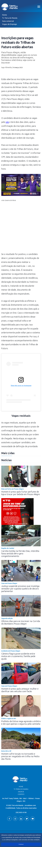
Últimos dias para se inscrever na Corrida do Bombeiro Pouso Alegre (20, 622)
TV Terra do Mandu (21, 789)
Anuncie (21, 792)
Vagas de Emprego (9, 24)
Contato (21, 794)
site (7, 122)
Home (4, 15)
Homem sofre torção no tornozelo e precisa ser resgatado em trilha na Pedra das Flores (20, 756)
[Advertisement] (21, 228)
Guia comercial (8, 21)
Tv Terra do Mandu (9, 18)
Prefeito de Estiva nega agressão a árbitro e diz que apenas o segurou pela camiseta (21, 722)
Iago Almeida (6, 67)
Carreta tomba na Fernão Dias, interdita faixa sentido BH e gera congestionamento (20, 553)
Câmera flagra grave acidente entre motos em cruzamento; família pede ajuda (18, 656)
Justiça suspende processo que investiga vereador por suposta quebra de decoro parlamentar (20, 588)
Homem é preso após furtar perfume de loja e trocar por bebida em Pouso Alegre (20, 492)
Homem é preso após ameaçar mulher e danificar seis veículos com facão (19, 690)
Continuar (21, 844)
